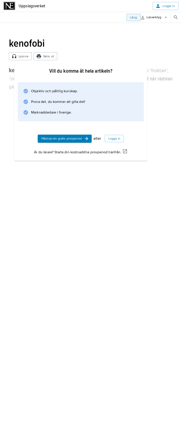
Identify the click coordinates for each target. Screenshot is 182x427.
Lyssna (23, 56)
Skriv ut (48, 56)
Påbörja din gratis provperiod (61, 138)
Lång (133, 17)
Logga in (168, 6)
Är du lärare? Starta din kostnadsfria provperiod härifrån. (77, 152)
